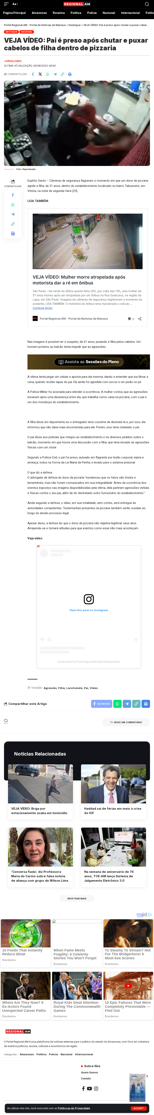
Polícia (53, 1054)
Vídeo (94, 688)
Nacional (26, 31)
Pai (86, 688)
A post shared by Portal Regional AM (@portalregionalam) (89, 661)
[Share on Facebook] (32, 74)
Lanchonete (74, 688)
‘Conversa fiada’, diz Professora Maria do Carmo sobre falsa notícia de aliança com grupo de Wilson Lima (39, 876)
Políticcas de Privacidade (74, 1108)
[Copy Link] (62, 74)
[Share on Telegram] (55, 74)
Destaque (11, 31)
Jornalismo (12, 61)
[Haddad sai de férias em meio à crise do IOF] (113, 783)
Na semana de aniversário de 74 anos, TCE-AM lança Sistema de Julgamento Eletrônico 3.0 (109, 876)
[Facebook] (83, 1088)
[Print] (69, 74)
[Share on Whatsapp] (47, 74)
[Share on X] (40, 74)
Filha (61, 688)
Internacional (84, 1054)
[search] (147, 4)
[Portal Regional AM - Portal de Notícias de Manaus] (77, 4)
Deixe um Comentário (128, 722)
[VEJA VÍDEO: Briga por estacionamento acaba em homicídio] (40, 783)
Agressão (50, 688)
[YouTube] (89, 1088)
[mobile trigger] (7, 4)
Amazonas (27, 1054)
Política (41, 1054)
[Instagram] (96, 1088)
